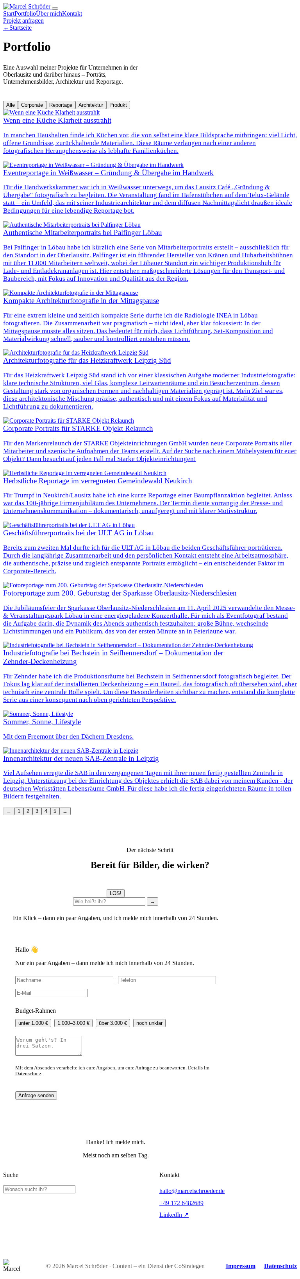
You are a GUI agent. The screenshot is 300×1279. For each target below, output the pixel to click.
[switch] (116, 893)
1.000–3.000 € (73, 1023)
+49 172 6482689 (181, 1203)
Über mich (49, 13)
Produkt (118, 105)
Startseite (17, 27)
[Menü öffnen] (55, 8)
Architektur (91, 105)
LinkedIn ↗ (174, 1214)
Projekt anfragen (23, 20)
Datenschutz (28, 1073)
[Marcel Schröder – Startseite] (27, 6)
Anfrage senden (36, 1095)
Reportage (60, 105)
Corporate (32, 105)
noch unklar (149, 1023)
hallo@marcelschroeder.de (192, 1191)
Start (8, 13)
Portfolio (25, 13)
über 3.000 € (113, 1023)
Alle (10, 105)
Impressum (240, 1266)
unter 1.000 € (33, 1023)
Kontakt (72, 13)
